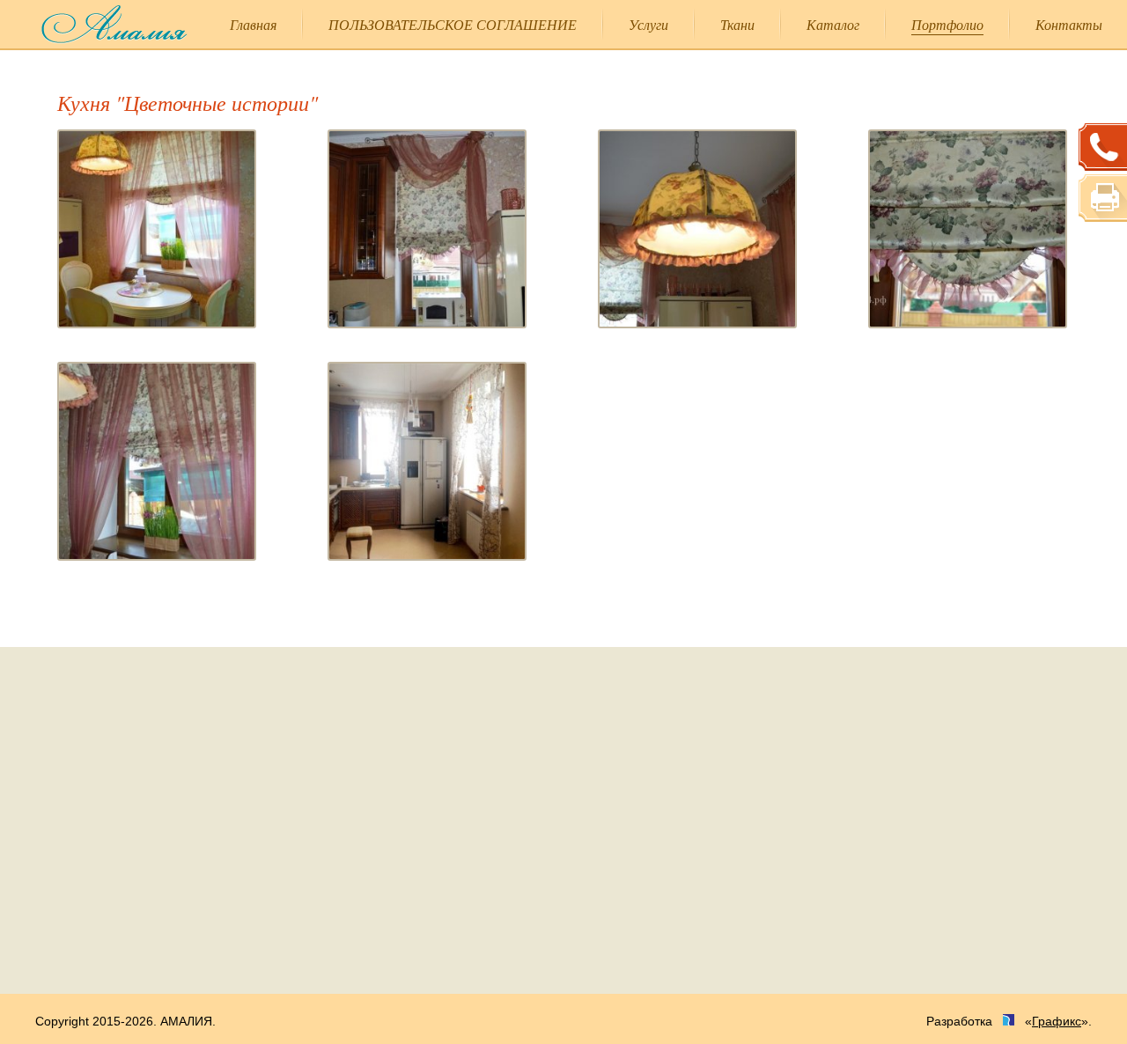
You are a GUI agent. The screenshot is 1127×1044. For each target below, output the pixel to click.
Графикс (1056, 1021)
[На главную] (102, 24)
